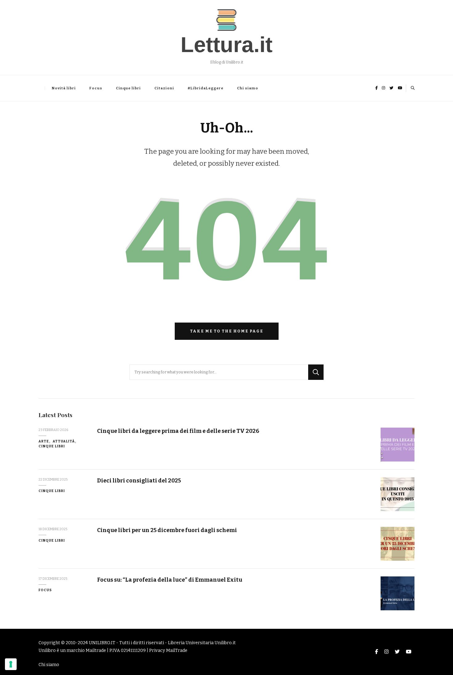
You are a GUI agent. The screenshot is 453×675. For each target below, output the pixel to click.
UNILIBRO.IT (102, 642)
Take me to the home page (226, 331)
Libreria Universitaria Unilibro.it (202, 642)
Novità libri (64, 88)
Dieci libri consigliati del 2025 (139, 480)
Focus (95, 88)
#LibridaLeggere (205, 88)
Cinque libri (128, 88)
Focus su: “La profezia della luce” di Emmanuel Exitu (169, 579)
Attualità (64, 441)
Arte (44, 441)
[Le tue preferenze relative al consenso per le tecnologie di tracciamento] (11, 664)
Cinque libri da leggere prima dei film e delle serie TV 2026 (178, 431)
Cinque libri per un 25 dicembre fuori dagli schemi (167, 530)
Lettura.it (226, 45)
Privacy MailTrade (168, 650)
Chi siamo (247, 88)
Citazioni (164, 88)
